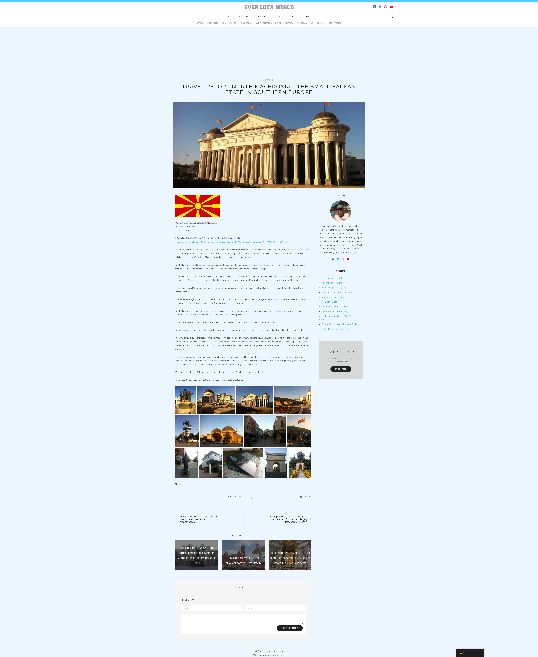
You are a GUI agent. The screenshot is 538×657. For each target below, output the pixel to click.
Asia (224, 23)
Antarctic (212, 23)
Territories (335, 23)
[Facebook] (374, 7)
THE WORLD (261, 17)
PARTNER (291, 17)
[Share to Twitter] (306, 497)
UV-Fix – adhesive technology (335, 311)
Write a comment (238, 497)
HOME (230, 17)
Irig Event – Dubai (329, 302)
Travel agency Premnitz (332, 278)
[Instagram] (385, 7)
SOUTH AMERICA (305, 23)
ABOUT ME (244, 17)
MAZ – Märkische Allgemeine (335, 329)
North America (264, 23)
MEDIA (277, 17)
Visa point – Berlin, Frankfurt (334, 297)
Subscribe (341, 369)
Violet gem (280, 655)
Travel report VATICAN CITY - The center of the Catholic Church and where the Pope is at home (290, 557)
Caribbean (246, 23)
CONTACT (306, 17)
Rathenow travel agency (332, 283)
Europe (234, 23)
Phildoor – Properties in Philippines (337, 292)
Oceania (321, 23)
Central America (284, 23)
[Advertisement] (269, 58)
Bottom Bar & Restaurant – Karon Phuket (340, 324)
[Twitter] (380, 7)
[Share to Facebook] (301, 497)
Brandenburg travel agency (334, 287)
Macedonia (184, 484)
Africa (200, 23)
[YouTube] (391, 7)
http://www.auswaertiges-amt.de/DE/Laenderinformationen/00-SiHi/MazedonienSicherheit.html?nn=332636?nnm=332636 (231, 242)
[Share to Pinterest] (310, 497)
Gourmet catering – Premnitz (335, 307)
